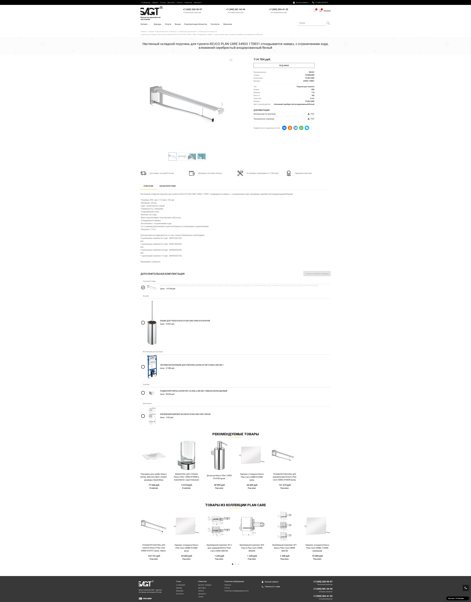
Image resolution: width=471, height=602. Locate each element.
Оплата (180, 2)
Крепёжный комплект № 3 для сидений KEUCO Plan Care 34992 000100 (186, 548)
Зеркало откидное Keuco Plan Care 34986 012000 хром (252, 477)
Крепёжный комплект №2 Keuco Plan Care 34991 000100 (185, 414)
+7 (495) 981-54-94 (322, 589)
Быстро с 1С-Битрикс (456, 598)
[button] (232, 564)
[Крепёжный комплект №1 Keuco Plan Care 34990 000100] (252, 526)
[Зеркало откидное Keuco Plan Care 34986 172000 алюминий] (284, 526)
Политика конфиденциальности (236, 591)
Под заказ (284, 66)
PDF (312, 114)
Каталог (144, 24)
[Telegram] (295, 128)
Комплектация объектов (195, 24)
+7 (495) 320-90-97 (321, 2)
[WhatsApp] (301, 128)
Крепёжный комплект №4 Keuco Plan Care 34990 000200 (219, 548)
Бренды (157, 24)
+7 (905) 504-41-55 (322, 596)
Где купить (198, 2)
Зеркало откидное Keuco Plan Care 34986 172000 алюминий (285, 548)
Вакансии (227, 24)
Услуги (168, 24)
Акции (178, 24)
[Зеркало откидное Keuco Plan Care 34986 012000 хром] (252, 455)
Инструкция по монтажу (265, 114)
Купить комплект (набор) (317, 274)
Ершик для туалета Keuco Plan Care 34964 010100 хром (185, 321)
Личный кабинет (272, 582)
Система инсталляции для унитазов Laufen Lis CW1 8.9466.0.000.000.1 (192, 365)
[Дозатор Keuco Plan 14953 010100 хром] (219, 455)
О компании (145, 2)
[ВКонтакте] (284, 128)
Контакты (215, 24)
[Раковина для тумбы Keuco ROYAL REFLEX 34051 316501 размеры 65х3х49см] (153, 455)
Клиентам (188, 2)
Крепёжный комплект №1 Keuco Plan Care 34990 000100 (252, 548)
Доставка (171, 2)
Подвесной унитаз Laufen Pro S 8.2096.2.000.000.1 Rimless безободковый (193, 391)
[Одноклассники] (290, 128)
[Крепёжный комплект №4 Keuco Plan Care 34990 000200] (219, 526)
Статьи (163, 2)
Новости (155, 2)
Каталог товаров (204, 585)
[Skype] (307, 128)
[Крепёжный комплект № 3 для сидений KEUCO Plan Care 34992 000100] (186, 526)
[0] (314, 11)
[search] (328, 23)
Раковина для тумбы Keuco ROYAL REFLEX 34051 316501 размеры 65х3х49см (153, 477)
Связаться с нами (272, 586)
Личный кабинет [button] (302, 2)
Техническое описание (264, 119)
